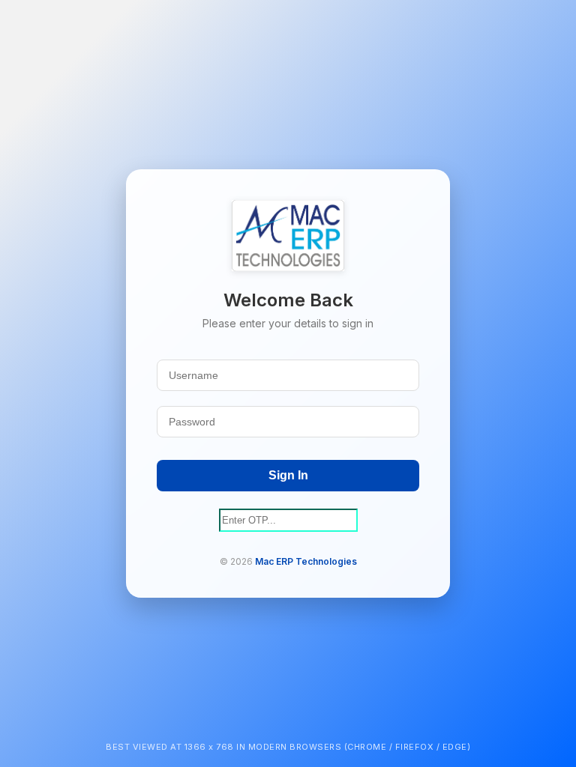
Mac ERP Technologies (306, 561)
